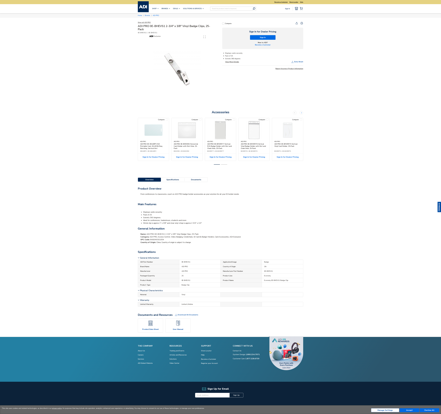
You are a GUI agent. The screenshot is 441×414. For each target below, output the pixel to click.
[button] (439, 207)
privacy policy (57, 408)
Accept (409, 410)
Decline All (429, 410)
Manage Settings (385, 410)
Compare (228, 23)
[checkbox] (223, 24)
